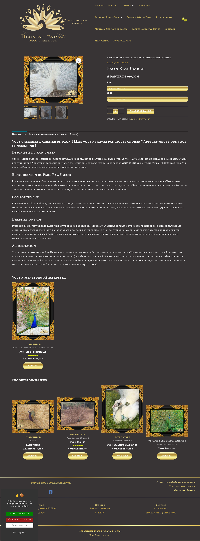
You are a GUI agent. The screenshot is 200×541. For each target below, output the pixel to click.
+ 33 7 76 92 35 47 (161, 508)
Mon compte (102, 40)
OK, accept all (20, 513)
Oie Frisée (144, 5)
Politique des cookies (182, 486)
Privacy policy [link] (19, 532)
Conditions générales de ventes (176, 482)
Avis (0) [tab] (74, 134)
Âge (109, 82)
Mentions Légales (184, 490)
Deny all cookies (20, 519)
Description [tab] (19, 134)
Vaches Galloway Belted (146, 29)
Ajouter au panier (140, 111)
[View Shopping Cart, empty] (185, 23)
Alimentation (164, 17)
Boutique (170, 29)
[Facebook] (51, 492)
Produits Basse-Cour (107, 17)
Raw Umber (146, 57)
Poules (112, 5)
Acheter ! (33, 365)
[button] (117, 6)
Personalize (19, 525)
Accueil (99, 5)
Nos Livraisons (122, 40)
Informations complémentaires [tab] (48, 134)
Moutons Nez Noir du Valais (111, 29)
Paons (127, 5)
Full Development (100, 535)
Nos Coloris (132, 57)
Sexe (109, 93)
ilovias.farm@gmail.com (161, 512)
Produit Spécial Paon (139, 17)
